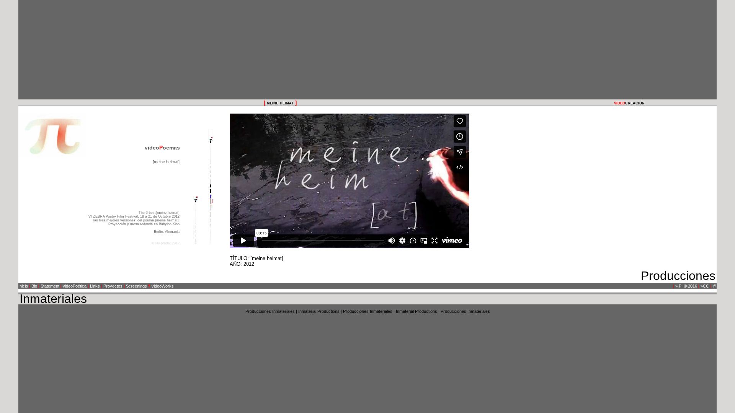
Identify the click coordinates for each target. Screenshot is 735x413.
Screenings (136, 286)
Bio (34, 286)
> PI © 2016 (686, 286)
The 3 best (147, 213)
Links (95, 286)
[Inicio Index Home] (210, 186)
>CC (705, 286)
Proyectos (112, 286)
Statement (50, 286)
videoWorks (163, 286)
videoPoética (75, 286)
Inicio (23, 286)
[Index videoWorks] (195, 186)
